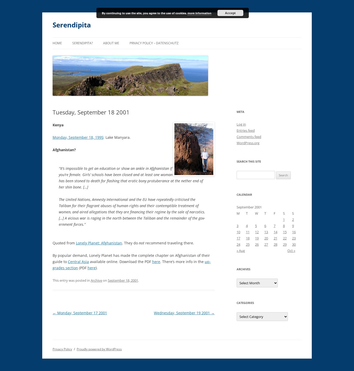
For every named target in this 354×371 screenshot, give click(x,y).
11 (248, 232)
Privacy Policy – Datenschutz (154, 43)
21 (275, 238)
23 (294, 238)
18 (248, 238)
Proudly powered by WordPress (99, 349)
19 (257, 238)
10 (238, 232)
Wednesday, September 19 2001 (184, 312)
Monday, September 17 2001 (80, 312)
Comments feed (249, 136)
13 (266, 232)
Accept (230, 13)
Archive (96, 280)
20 (266, 238)
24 (238, 244)
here (156, 261)
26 (257, 244)
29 (285, 244)
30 (294, 244)
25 (248, 244)
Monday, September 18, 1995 (78, 137)
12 (257, 232)
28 (275, 244)
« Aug (241, 250)
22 (285, 238)
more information (199, 13)
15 (285, 232)
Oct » (291, 250)
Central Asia (78, 261)
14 (275, 232)
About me (111, 43)
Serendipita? (82, 43)
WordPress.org (248, 143)
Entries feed (246, 130)
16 (294, 232)
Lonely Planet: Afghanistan (99, 243)
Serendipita (72, 25)
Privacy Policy (62, 349)
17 (238, 238)
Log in (241, 124)
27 (266, 244)
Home (57, 43)
